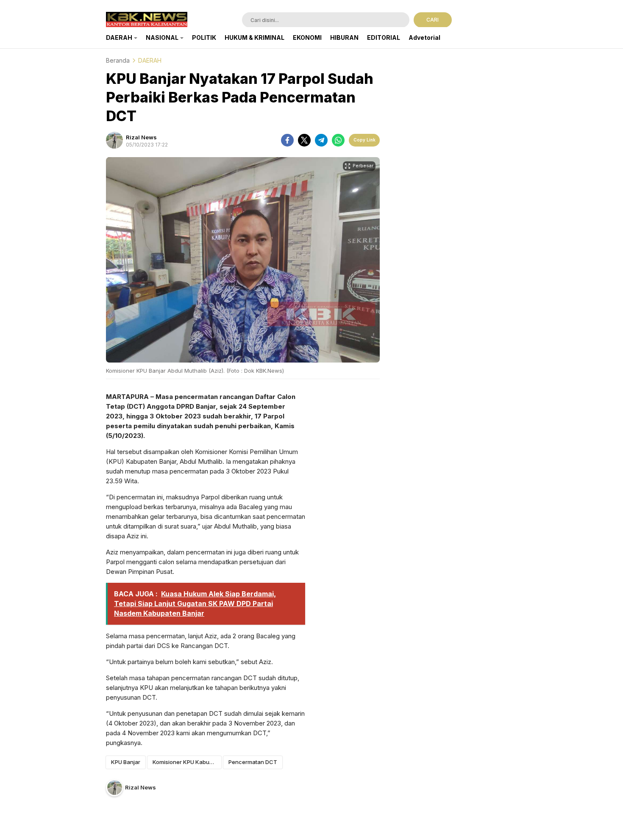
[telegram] (321, 140)
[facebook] (287, 140)
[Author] (114, 140)
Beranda (118, 60)
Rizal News (141, 137)
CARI (432, 20)
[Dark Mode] (511, 20)
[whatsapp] (338, 140)
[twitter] (304, 140)
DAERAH (149, 60)
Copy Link (364, 139)
